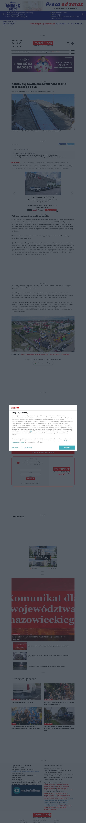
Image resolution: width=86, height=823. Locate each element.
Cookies (22, 442)
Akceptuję (67, 447)
